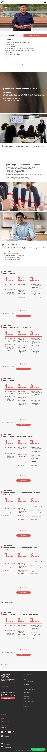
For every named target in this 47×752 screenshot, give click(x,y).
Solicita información (34, 35)
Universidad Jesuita (27, 678)
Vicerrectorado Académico (28, 681)
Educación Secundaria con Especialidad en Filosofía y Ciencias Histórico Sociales (20, 62)
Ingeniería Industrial (27, 706)
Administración (26, 696)
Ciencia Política (26, 698)
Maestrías (3, 716)
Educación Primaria (9, 56)
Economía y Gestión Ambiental (29, 701)
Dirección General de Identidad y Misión (30, 687)
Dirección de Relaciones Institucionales (30, 686)
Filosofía (25, 704)
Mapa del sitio (3, 727)
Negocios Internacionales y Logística (30, 712)
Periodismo (25, 707)
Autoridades (26, 679)
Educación (25, 703)
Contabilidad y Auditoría (28, 711)
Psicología (25, 709)
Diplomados (3, 718)
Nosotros (25, 676)
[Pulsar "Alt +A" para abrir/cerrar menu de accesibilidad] (1, 10)
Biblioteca (25, 690)
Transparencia (26, 684)
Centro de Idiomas (27, 692)
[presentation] (20, 105)
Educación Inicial (9, 52)
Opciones (11, 35)
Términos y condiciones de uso (6, 725)
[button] (21, 311)
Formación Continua (4, 720)
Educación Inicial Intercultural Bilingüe (13, 54)
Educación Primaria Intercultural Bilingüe (13, 58)
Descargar (23, 315)
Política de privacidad (5, 724)
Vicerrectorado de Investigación (29, 682)
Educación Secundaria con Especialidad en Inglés (15, 64)
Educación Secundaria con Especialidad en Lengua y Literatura (17, 60)
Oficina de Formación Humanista (29, 689)
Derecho (25, 699)
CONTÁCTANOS (4, 686)
